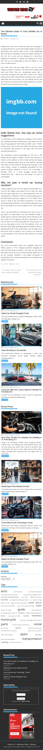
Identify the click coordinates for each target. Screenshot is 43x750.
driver (31, 602)
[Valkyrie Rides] (3, 23)
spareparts (38, 635)
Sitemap (33, 744)
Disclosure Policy (22, 744)
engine (39, 605)
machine (26, 616)
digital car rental (5, 603)
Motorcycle (5, 530)
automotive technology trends (10, 597)
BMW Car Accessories (36, 597)
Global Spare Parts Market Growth (15, 668)
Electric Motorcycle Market (8, 606)
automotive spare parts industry (9, 594)
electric (39, 603)
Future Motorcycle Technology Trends (16, 672)
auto (4, 591)
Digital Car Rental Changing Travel (15, 677)
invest (3, 616)
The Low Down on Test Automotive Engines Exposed (33, 272)
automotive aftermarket (35, 591)
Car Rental (5, 264)
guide (13, 264)
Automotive (5, 456)
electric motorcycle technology (25, 606)
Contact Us (11, 744)
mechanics (37, 615)
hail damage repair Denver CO (9, 613)
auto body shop (18, 591)
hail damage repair (37, 610)
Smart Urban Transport (7, 634)
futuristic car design (6, 610)
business (4, 599)
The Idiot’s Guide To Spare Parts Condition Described (11, 271)
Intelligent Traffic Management (34, 613)
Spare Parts (5, 494)
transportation (32, 639)
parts (4, 624)
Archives (4, 576)
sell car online (4, 628)
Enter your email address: (21, 696)
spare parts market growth (8, 639)
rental (17, 264)
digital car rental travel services (19, 603)
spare (24, 634)
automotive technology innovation (33, 594)
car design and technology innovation (19, 600)
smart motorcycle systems (35, 630)
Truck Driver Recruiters (15, 642)
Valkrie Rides (25, 701)
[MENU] (41, 23)
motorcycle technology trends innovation (31, 620)
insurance (21, 613)
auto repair (25, 597)
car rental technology (36, 600)
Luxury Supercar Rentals (14, 616)
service (18, 628)
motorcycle (8, 619)
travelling (4, 642)
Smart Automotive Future (35, 628)
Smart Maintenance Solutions (8, 630)
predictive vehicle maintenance (20, 625)
